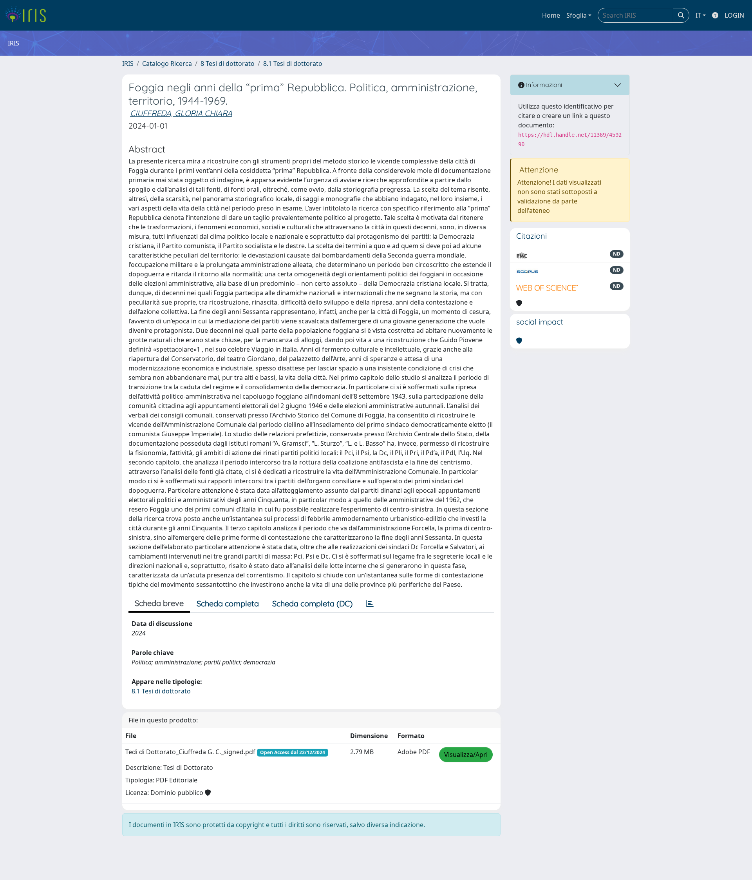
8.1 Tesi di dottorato (292, 63)
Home (551, 15)
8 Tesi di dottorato (228, 63)
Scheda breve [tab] (159, 603)
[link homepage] (28, 15)
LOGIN (734, 15)
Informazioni (543, 85)
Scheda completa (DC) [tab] (312, 603)
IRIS (128, 63)
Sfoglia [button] (576, 15)
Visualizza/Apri (466, 754)
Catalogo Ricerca (167, 63)
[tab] (369, 603)
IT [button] (698, 15)
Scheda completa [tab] (228, 603)
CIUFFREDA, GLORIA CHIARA (181, 113)
